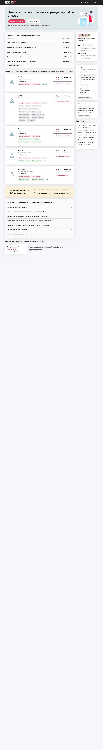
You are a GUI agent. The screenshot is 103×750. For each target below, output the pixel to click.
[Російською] (95, 2)
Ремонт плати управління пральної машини (21, 47)
